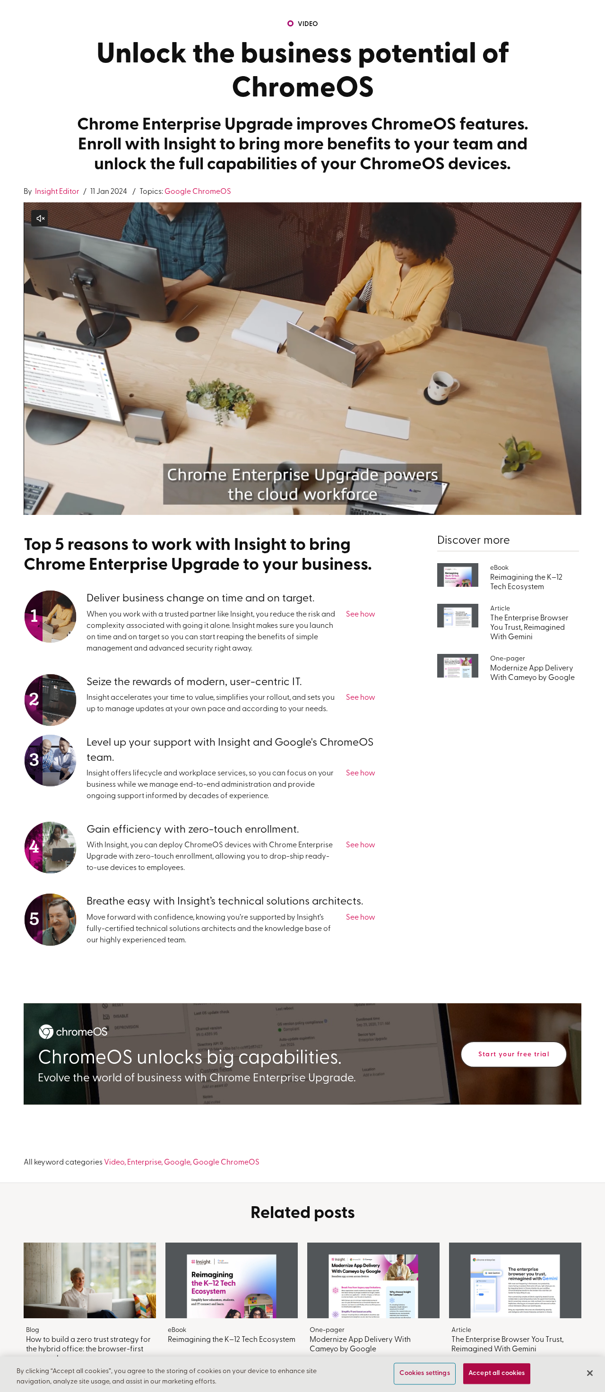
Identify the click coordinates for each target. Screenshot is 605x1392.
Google (177, 1162)
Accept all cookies (496, 1373)
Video (308, 24)
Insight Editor (56, 192)
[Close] (589, 1373)
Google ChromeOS (197, 192)
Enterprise (144, 1162)
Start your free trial (513, 1054)
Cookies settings (424, 1373)
